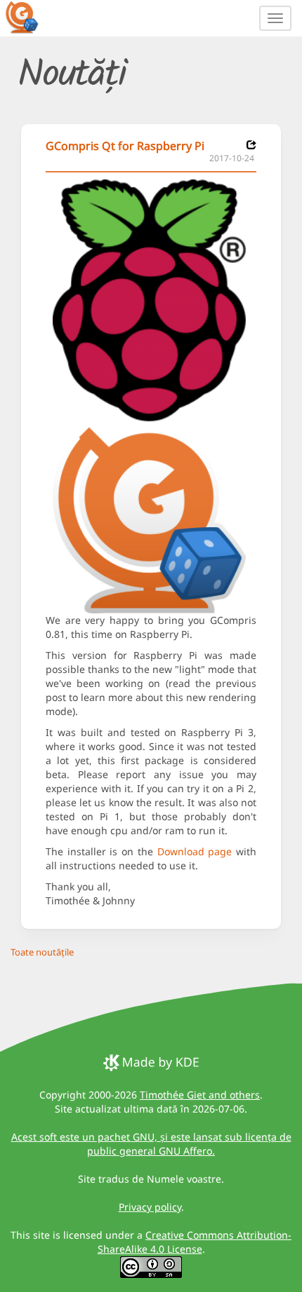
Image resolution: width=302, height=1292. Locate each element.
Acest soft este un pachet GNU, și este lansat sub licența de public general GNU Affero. (151, 1143)
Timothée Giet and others (200, 1094)
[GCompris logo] (30, 17)
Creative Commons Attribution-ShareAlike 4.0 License (195, 1242)
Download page (194, 851)
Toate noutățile (42, 952)
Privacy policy (150, 1206)
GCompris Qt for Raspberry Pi (125, 146)
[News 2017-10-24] (251, 144)
